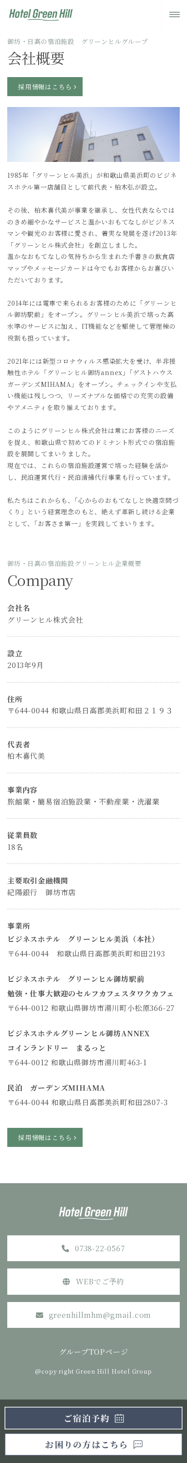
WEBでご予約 (100, 1281)
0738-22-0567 (100, 1248)
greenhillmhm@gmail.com (100, 1315)
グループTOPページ (93, 1351)
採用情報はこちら (45, 86)
